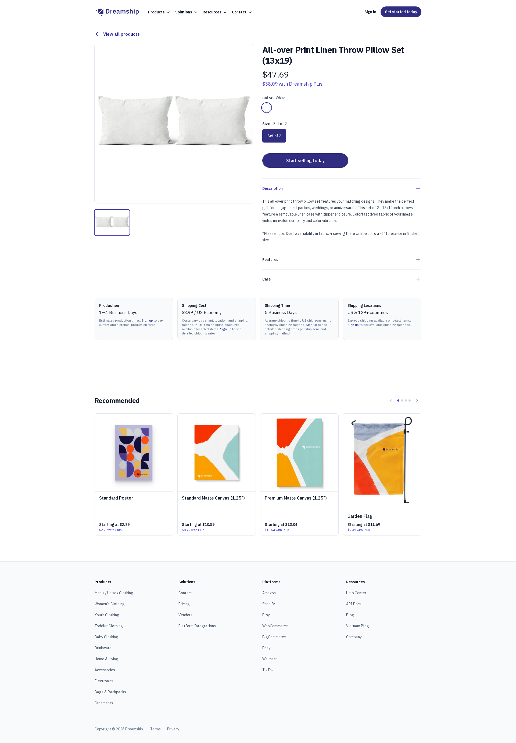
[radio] (266, 107)
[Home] (117, 11)
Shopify (268, 604)
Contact (185, 593)
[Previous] (390, 400)
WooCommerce (275, 626)
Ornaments (104, 703)
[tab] (112, 222)
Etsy (266, 615)
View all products (121, 34)
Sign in (370, 11)
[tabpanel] (174, 123)
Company (354, 637)
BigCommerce (274, 637)
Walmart (269, 659)
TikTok (268, 670)
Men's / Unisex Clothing (114, 593)
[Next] (417, 400)
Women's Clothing (110, 604)
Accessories (105, 670)
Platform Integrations (197, 626)
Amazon (269, 593)
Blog (350, 615)
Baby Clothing (106, 637)
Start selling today (305, 160)
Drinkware (103, 648)
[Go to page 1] (398, 400)
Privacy (173, 729)
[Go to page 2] (402, 400)
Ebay (266, 648)
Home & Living (106, 659)
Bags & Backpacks (110, 692)
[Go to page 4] (409, 400)
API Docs (353, 604)
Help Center (356, 593)
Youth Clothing (107, 615)
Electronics (104, 681)
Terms (155, 729)
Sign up (147, 320)
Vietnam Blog (357, 626)
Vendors (185, 615)
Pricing (184, 604)
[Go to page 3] (406, 400)
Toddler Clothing (109, 626)
